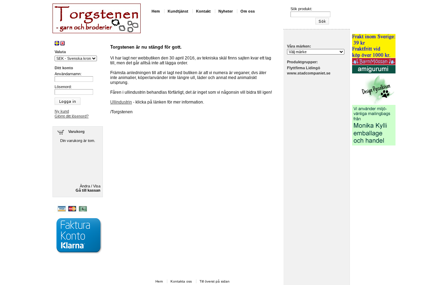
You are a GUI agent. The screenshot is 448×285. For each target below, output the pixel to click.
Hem (156, 11)
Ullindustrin (121, 102)
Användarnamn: (68, 74)
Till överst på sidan (215, 281)
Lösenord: (63, 87)
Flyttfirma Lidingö (303, 68)
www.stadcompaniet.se (308, 73)
